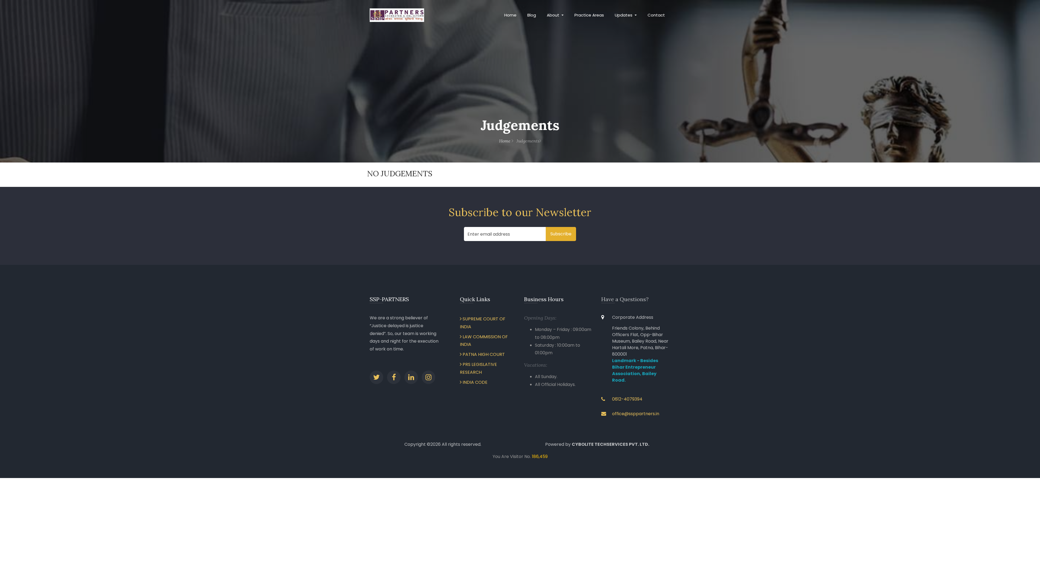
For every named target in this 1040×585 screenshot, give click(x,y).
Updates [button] (624, 15)
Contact (656, 15)
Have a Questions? (625, 299)
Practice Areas (589, 15)
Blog (531, 15)
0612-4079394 (627, 399)
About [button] (553, 15)
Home (510, 15)
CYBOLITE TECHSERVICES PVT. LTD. (610, 444)
